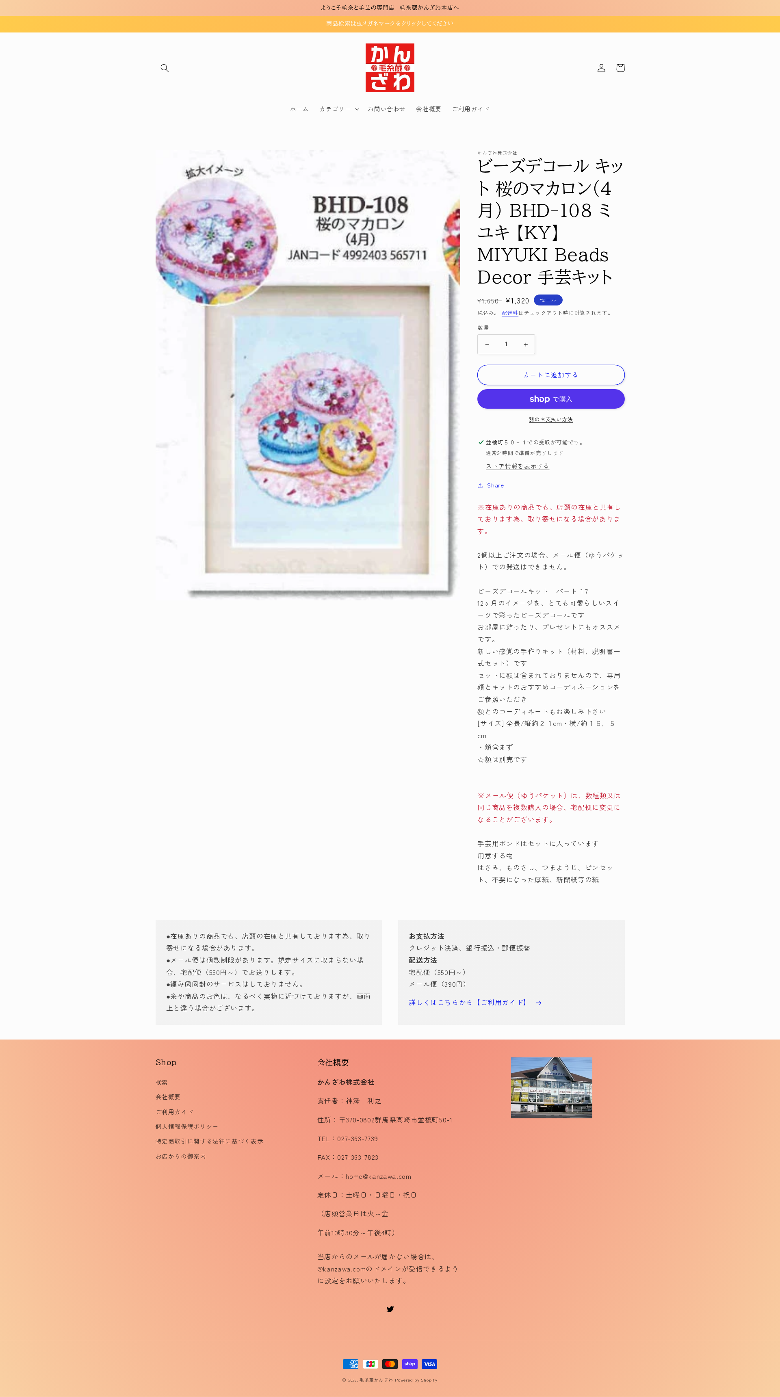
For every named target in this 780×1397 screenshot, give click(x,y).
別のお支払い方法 (551, 419)
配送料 (510, 312)
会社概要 (168, 1096)
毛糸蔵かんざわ (376, 1380)
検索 (162, 1082)
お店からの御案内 (181, 1156)
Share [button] (495, 485)
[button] (165, 67)
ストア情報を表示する (517, 466)
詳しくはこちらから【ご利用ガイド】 (470, 1002)
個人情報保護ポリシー (187, 1126)
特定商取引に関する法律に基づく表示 (210, 1141)
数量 (483, 328)
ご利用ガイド (175, 1111)
